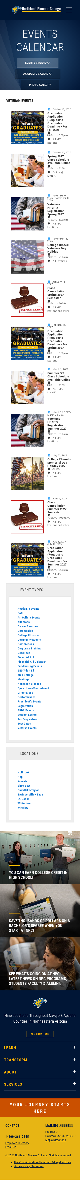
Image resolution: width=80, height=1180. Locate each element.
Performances (27, 697)
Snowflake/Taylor (28, 790)
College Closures (29, 635)
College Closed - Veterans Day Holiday (59, 248)
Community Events (29, 639)
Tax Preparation (27, 719)
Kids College (26, 675)
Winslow (23, 807)
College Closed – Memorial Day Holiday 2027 (59, 463)
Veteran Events (27, 728)
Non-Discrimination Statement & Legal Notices (42, 1162)
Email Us (10, 1147)
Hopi (21, 776)
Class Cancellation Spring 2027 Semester (56, 293)
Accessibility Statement (29, 1166)
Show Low (24, 785)
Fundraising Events (30, 666)
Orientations (25, 692)
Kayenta (22, 781)
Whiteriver (24, 803)
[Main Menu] (69, 10)
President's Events (29, 701)
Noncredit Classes (29, 683)
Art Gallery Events (29, 617)
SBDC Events (26, 710)
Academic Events (28, 608)
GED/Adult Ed (26, 670)
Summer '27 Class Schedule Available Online (58, 376)
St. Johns (24, 799)
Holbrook (23, 772)
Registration (25, 706)
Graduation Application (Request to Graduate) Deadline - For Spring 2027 (57, 339)
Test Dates (24, 723)
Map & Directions (55, 1140)
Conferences (26, 644)
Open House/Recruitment (33, 688)
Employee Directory (17, 1143)
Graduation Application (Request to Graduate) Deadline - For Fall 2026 (57, 121)
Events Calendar (38, 62)
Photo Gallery (40, 84)
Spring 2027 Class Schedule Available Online (58, 160)
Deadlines (24, 653)
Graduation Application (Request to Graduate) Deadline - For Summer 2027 (57, 556)
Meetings (23, 679)
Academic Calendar (37, 73)
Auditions (24, 622)
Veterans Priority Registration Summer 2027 (56, 423)
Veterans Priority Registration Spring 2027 (55, 209)
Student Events (27, 714)
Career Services (28, 626)
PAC (20, 613)
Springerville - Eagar (31, 794)
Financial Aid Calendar (32, 661)
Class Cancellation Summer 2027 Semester (56, 507)
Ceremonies (25, 630)
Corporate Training (29, 648)
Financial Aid (26, 657)
